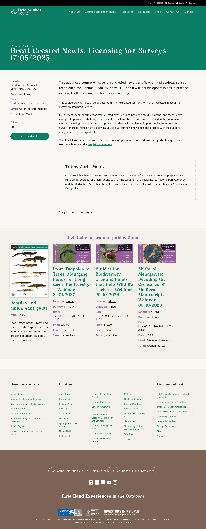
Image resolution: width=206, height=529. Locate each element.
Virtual (70, 301)
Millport (128, 394)
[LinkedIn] (97, 482)
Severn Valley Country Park (134, 415)
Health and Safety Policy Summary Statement (27, 420)
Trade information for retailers (171, 406)
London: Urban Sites (101, 433)
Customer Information (21, 413)
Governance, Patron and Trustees (26, 399)
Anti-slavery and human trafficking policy (27, 433)
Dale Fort (63, 418)
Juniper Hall (64, 436)
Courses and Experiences (100, 11)
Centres (66, 384)
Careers (160, 436)
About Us (74, 11)
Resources (127, 11)
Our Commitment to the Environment (28, 403)
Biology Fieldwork (165, 426)
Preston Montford (132, 403)
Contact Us (173, 11)
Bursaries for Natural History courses (175, 411)
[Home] (25, 12)
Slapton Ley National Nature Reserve (134, 428)
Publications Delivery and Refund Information (173, 396)
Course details (29, 136)
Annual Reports (17, 394)
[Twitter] (91, 482)
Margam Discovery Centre (101, 440)
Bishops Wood (66, 403)
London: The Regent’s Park (102, 427)
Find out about (170, 384)
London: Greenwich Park (101, 408)
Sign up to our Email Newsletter (172, 401)
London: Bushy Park (101, 401)
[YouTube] (109, 482)
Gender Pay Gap (18, 426)
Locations (144, 11)
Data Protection (17, 408)
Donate (188, 11)
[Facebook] (103, 482)
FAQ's (159, 431)
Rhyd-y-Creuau (131, 408)
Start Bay (128, 434)
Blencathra (64, 408)
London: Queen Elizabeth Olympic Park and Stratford (103, 417)
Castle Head (64, 413)
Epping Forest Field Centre (68, 425)
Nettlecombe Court (133, 399)
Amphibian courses (100, 144)
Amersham (64, 394)
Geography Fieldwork (167, 421)
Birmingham (65, 399)
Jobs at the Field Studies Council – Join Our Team (80, 470)
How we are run (24, 384)
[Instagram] (115, 482)
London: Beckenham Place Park (102, 396)
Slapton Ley (129, 421)
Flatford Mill (65, 431)
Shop (158, 11)
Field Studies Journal (166, 416)
